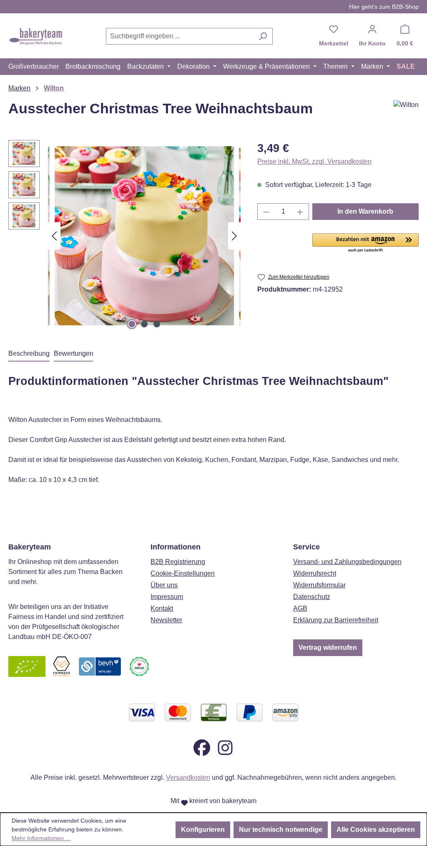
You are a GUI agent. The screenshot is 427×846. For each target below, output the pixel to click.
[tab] (29, 354)
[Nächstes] (234, 236)
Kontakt (162, 608)
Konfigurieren (203, 829)
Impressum (167, 596)
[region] (124, 236)
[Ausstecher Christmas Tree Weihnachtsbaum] (144, 235)
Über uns (164, 585)
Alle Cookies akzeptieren (376, 829)
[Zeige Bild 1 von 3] (131, 324)
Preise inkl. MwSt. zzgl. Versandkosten (314, 161)
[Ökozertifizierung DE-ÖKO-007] (26, 665)
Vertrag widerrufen (328, 647)
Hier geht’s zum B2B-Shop (384, 6)
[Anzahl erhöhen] (300, 211)
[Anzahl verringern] (266, 211)
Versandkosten (188, 777)
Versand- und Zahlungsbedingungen (347, 561)
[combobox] (180, 36)
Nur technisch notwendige (280, 829)
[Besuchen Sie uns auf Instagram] (225, 747)
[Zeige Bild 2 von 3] (144, 324)
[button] (365, 243)
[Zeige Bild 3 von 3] (156, 324)
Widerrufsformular (319, 585)
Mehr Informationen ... (41, 838)
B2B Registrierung (178, 561)
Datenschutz (311, 596)
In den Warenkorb (365, 211)
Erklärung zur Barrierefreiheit (335, 620)
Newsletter (166, 620)
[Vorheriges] (54, 236)
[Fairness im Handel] (61, 665)
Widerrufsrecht (314, 573)
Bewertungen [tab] (73, 353)
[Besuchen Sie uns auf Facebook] (201, 747)
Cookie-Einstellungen (183, 573)
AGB (300, 608)
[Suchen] (263, 36)
